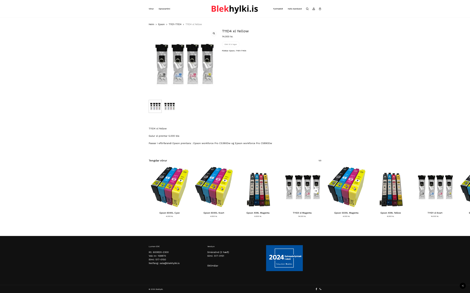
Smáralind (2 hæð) (218, 252)
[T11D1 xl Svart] (435, 187)
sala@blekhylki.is (170, 263)
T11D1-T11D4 (175, 24)
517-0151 (219, 255)
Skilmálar (212, 265)
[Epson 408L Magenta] (258, 187)
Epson (161, 24)
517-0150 (160, 259)
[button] (214, 33)
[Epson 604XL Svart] (214, 187)
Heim (151, 24)
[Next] (315, 190)
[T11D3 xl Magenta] (302, 187)
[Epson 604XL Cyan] (169, 187)
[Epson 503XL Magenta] (346, 187)
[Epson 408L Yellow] (390, 187)
